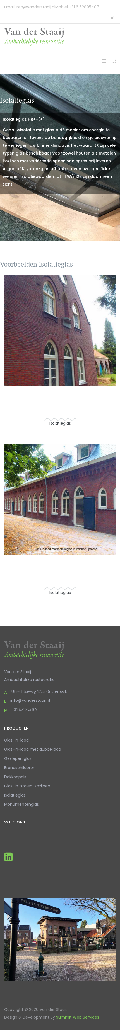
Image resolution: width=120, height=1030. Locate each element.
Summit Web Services (77, 1017)
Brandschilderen (19, 767)
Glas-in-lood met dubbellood (32, 749)
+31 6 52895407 (84, 7)
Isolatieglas (15, 795)
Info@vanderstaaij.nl (35, 7)
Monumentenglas (21, 804)
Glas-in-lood (16, 740)
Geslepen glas (18, 758)
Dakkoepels (15, 777)
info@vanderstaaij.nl (30, 700)
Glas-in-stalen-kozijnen (27, 786)
